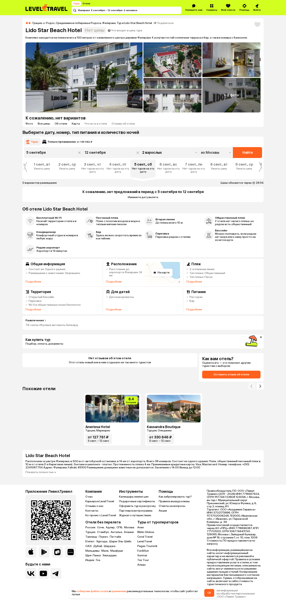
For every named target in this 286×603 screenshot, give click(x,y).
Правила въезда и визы (174, 501)
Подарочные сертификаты (137, 501)
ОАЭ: (89, 546)
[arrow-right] (251, 386)
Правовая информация (222, 590)
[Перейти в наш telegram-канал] (55, 573)
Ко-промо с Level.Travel (100, 515)
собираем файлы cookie (93, 591)
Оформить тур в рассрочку (137, 506)
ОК (209, 592)
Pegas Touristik (147, 546)
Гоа (98, 560)
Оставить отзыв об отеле (231, 374)
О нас (89, 496)
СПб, (120, 527)
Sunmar (142, 555)
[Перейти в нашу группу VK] (30, 573)
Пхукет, (104, 536)
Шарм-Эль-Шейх (120, 541)
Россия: (90, 527)
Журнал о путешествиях (135, 515)
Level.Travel (144, 541)
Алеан (141, 564)
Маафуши (116, 550)
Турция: (90, 532)
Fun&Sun (143, 550)
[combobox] (216, 152)
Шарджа (109, 546)
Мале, (105, 550)
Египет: (90, 541)
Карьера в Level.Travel (99, 501)
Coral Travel (145, 536)
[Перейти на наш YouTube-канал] (43, 573)
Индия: (90, 560)
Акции (163, 510)
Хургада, (102, 541)
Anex (140, 527)
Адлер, (111, 527)
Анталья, (117, 532)
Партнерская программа (135, 510)
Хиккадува (110, 555)
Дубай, (98, 546)
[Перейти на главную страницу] (46, 7)
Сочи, (101, 527)
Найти (247, 152)
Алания (129, 532)
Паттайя (115, 536)
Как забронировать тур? (175, 496)
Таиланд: (91, 536)
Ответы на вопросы (172, 506)
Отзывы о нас (94, 506)
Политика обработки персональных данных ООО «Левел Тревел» (231, 595)
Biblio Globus (145, 532)
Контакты (91, 510)
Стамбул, (103, 532)
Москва (129, 527)
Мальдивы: (93, 550)
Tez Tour (143, 560)
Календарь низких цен (133, 496)
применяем (118, 591)
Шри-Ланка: (93, 555)
